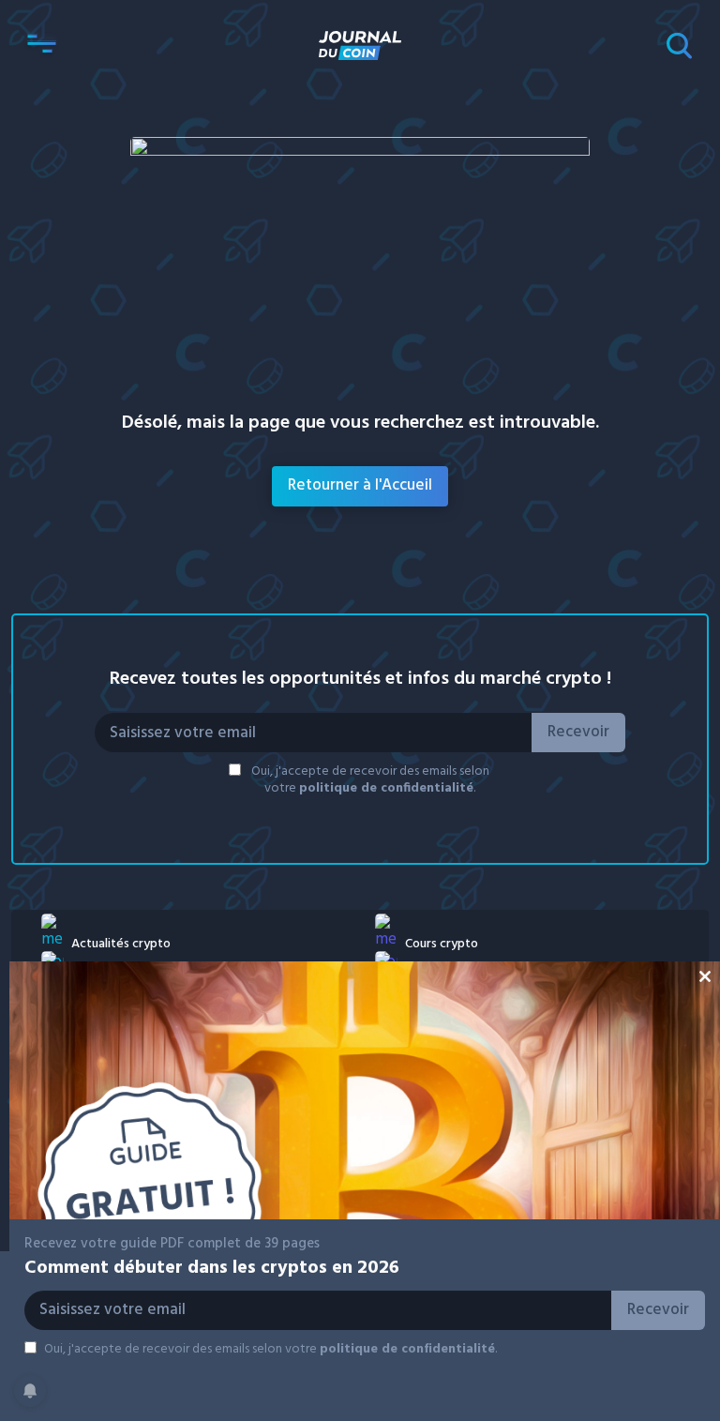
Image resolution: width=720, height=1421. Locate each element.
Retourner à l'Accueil (360, 485)
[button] (41, 45)
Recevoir (578, 732)
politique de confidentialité (386, 788)
